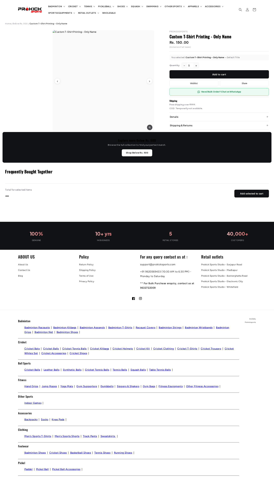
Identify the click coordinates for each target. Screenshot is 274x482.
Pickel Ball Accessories (66, 469)
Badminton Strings (170, 327)
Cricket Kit (143, 348)
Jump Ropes (49, 386)
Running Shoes (123, 452)
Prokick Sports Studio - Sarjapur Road (221, 264)
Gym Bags (149, 386)
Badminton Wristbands (198, 327)
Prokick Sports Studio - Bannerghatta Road (224, 276)
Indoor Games (32, 402)
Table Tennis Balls (160, 369)
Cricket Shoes (78, 353)
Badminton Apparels (92, 327)
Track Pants (90, 436)
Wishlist (194, 83)
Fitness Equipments (171, 386)
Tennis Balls (120, 369)
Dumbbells (107, 386)
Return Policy (86, 264)
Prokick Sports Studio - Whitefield (219, 287)
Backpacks (30, 419)
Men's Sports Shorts (67, 436)
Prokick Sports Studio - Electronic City (222, 281)
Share (244, 83)
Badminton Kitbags (64, 327)
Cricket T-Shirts (187, 348)
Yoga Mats (66, 386)
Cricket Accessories (53, 353)
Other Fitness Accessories (202, 386)
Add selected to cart (251, 193)
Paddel (28, 469)
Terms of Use (86, 276)
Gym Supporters (86, 386)
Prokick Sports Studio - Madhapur (219, 270)
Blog (20, 276)
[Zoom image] (149, 127)
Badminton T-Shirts (120, 327)
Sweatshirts (108, 436)
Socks (44, 419)
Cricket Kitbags (99, 348)
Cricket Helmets (123, 348)
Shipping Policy (87, 270)
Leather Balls (51, 369)
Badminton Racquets (37, 327)
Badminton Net (44, 332)
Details (174, 116)
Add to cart (219, 74)
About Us (23, 264)
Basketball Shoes (80, 452)
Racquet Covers (145, 327)
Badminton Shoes (67, 332)
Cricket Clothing (163, 348)
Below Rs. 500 (20, 23)
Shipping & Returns (181, 125)
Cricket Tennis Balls (74, 348)
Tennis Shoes (102, 452)
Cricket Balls (51, 348)
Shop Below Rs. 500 (137, 152)
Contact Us (24, 270)
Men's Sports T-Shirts (37, 436)
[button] (56, 6)
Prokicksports (250, 322)
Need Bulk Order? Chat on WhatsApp (221, 91)
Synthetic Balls (72, 369)
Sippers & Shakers (128, 386)
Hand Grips (31, 386)
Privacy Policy (86, 281)
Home (8, 23)
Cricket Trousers (211, 348)
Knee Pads (58, 419)
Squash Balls (138, 369)
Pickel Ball (42, 469)
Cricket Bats (32, 348)
